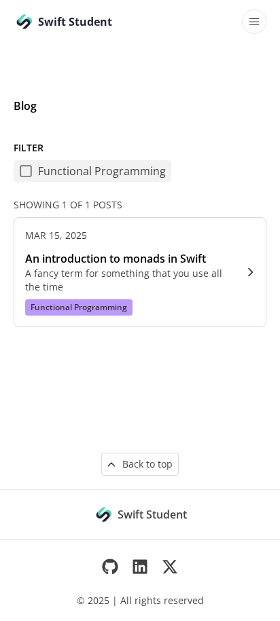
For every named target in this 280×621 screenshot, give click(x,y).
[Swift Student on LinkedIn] (140, 566)
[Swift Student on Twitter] (169, 566)
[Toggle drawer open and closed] (254, 22)
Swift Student (152, 514)
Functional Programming (102, 171)
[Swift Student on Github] (110, 566)
